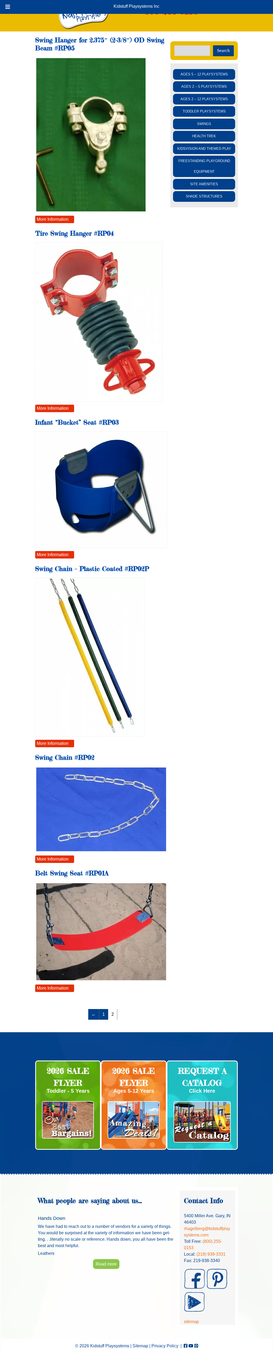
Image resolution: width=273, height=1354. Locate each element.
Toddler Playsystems (204, 111)
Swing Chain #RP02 (64, 757)
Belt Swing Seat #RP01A (72, 873)
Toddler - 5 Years (68, 1091)
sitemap (191, 1321)
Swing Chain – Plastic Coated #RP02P (92, 569)
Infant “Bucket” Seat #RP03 (77, 422)
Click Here (202, 1091)
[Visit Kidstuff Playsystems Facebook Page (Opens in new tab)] (185, 1346)
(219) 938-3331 (211, 1254)
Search (223, 50)
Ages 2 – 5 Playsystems (204, 87)
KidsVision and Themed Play (204, 149)
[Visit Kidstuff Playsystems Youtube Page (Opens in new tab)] (190, 1346)
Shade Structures (204, 196)
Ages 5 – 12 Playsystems (204, 74)
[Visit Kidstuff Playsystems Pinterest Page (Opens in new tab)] (196, 1346)
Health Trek (204, 136)
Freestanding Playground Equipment (204, 166)
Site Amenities (204, 184)
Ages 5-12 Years (133, 1091)
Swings (204, 124)
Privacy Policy (164, 1346)
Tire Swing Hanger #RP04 (74, 233)
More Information (53, 219)
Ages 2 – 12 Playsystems (204, 99)
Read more (106, 1264)
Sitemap (140, 1346)
